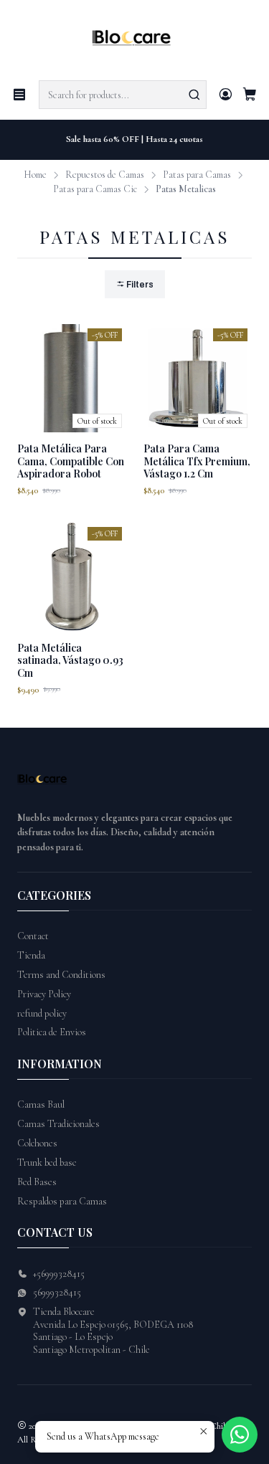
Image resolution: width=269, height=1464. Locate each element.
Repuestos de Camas (104, 175)
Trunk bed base (47, 1162)
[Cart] (249, 95)
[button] (135, 284)
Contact (33, 936)
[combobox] (123, 94)
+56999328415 (59, 1274)
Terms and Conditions (61, 975)
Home (35, 175)
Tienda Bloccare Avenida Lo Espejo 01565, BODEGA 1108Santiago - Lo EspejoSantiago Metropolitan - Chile (113, 1331)
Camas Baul (41, 1104)
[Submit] (194, 94)
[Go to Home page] (134, 39)
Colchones (37, 1143)
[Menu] (19, 94)
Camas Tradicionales (58, 1124)
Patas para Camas (197, 175)
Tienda (31, 955)
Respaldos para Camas (62, 1201)
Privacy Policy (44, 994)
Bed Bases (37, 1182)
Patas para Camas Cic (95, 189)
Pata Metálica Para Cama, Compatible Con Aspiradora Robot (70, 461)
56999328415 (57, 1292)
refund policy (42, 1013)
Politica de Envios (51, 1032)
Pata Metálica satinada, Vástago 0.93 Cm (70, 660)
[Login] (225, 94)
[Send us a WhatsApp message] (240, 1435)
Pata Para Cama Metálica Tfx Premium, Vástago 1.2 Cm (196, 461)
